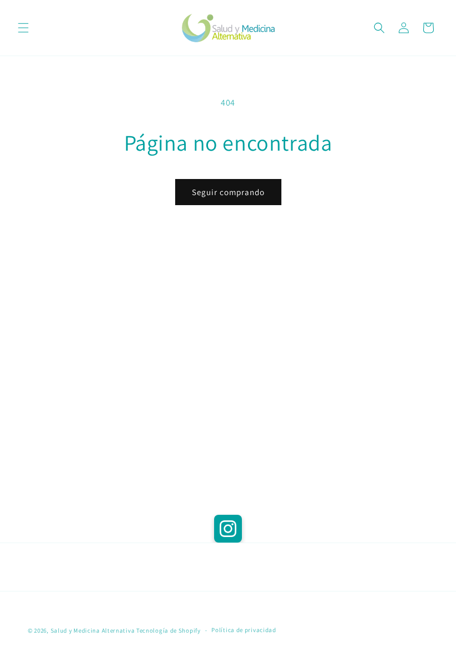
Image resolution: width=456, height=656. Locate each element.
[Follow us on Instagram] (228, 529)
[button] (23, 28)
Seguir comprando (228, 192)
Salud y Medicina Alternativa (93, 630)
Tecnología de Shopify (168, 630)
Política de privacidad (243, 630)
